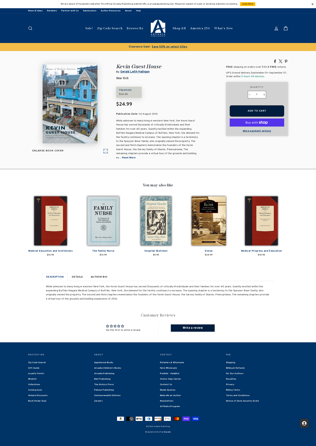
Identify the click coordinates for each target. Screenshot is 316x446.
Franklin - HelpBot (169, 373)
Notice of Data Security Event (242, 401)
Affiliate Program (170, 406)
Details (77, 276)
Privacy (230, 384)
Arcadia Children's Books (107, 368)
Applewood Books (103, 362)
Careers (98, 401)
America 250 (200, 28)
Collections (34, 384)
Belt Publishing (102, 379)
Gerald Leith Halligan (135, 72)
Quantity (257, 87)
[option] (158, 47)
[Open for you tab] (304, 423)
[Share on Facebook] (275, 61)
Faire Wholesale (168, 368)
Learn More (247, 4)
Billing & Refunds (235, 368)
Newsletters (167, 401)
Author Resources (111, 10)
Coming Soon (35, 390)
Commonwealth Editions (107, 395)
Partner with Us (70, 10)
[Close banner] (312, 4)
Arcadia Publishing (104, 373)
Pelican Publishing (104, 390)
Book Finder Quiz (37, 401)
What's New (223, 28)
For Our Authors (235, 373)
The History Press (104, 384)
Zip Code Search (110, 28)
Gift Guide (34, 368)
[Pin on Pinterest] (286, 61)
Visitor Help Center (170, 379)
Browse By (135, 28)
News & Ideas (35, 10)
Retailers (52, 10)
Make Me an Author (170, 395)
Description (55, 276)
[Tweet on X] (280, 61)
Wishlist (32, 379)
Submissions (90, 10)
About (128, 10)
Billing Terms (233, 390)
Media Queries (168, 390)
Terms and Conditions (238, 395)
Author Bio (99, 276)
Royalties (231, 379)
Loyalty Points (36, 373)
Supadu (167, 432)
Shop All (179, 28)
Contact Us (166, 384)
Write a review (193, 328)
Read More (129, 157)
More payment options (257, 131)
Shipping (230, 362)
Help (138, 10)
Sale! (89, 28)
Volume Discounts (38, 395)
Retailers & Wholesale (172, 362)
